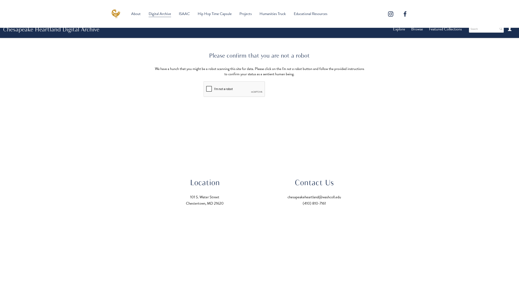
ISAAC (184, 14)
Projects (245, 14)
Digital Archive (160, 14)
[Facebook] (405, 14)
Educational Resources (310, 14)
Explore (399, 29)
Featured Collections (445, 29)
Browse (417, 29)
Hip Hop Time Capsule (215, 14)
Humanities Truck (273, 14)
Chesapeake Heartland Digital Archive (51, 29)
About (136, 14)
